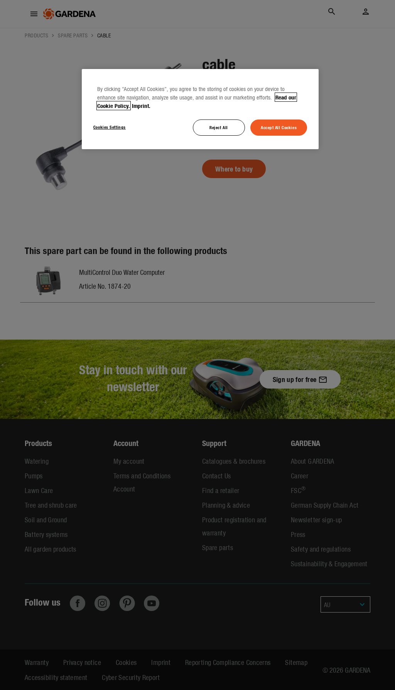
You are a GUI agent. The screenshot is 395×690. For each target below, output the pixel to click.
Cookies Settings (109, 127)
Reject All (218, 127)
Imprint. (141, 105)
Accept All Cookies (279, 127)
